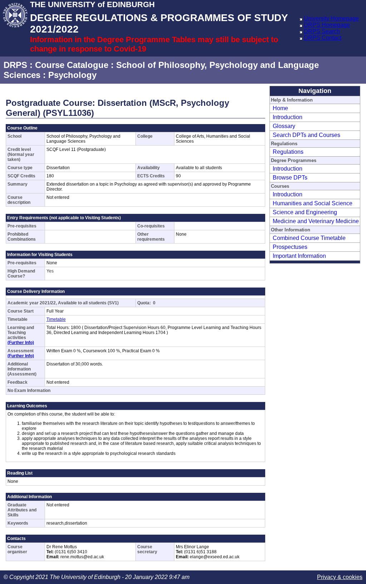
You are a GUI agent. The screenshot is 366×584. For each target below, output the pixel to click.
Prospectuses (290, 247)
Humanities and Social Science (312, 203)
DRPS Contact (322, 38)
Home (280, 108)
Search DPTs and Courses (306, 135)
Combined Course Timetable (309, 238)
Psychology (72, 75)
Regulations (288, 152)
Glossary (284, 126)
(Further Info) (21, 342)
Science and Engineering (305, 212)
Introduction (287, 117)
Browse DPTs (290, 178)
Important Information (299, 256)
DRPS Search (322, 31)
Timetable (56, 319)
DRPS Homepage (327, 25)
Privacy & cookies (339, 577)
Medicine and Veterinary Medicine (316, 221)
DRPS (15, 65)
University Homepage (331, 18)
